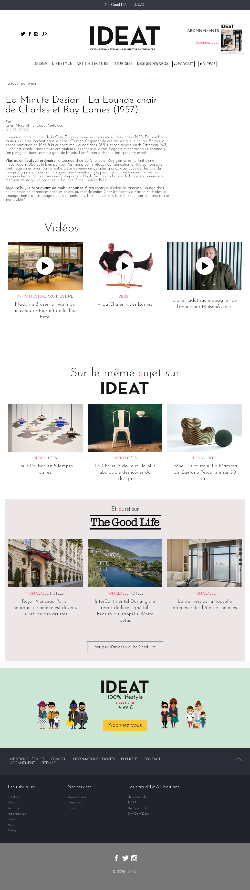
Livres (72, 808)
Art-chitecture (92, 64)
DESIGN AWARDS (152, 64)
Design (40, 64)
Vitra (89, 188)
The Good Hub (137, 808)
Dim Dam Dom (138, 813)
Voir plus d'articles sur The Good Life (125, 647)
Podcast (185, 64)
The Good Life (115, 4)
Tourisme (123, 64)
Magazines (75, 802)
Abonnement (22, 763)
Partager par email (21, 84)
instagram (36, 34)
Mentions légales (27, 759)
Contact (152, 759)
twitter (23, 34)
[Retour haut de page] (238, 759)
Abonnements (77, 797)
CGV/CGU (58, 759)
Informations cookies (94, 759)
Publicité (129, 759)
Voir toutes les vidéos (125, 339)
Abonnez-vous (125, 725)
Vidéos (209, 64)
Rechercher (44, 34)
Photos (12, 830)
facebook (30, 34)
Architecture (60, 297)
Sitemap (48, 763)
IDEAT (139, 5)
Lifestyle (62, 64)
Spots (11, 819)
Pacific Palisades (148, 192)
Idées (52, 458)
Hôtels (57, 594)
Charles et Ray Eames (108, 161)
